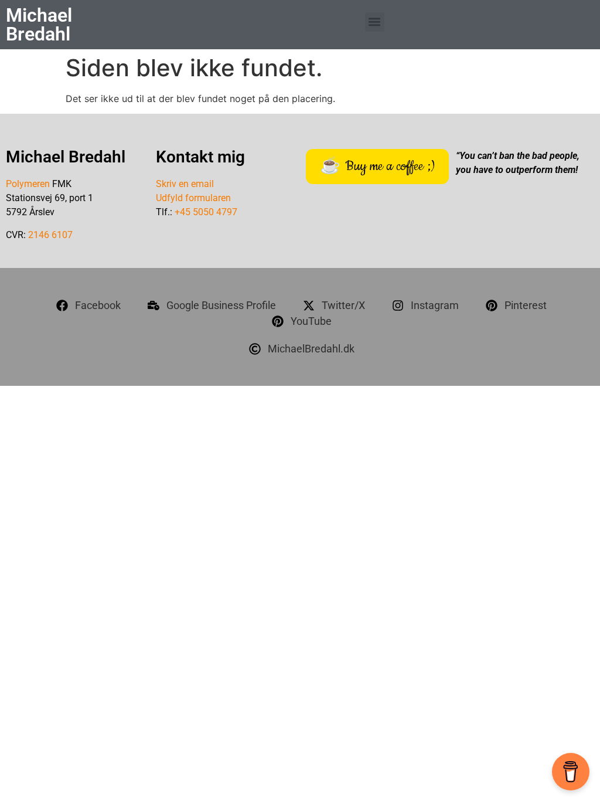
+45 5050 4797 (206, 212)
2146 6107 (50, 234)
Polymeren (28, 183)
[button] (374, 22)
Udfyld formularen (193, 197)
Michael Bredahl (39, 24)
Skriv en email (185, 183)
